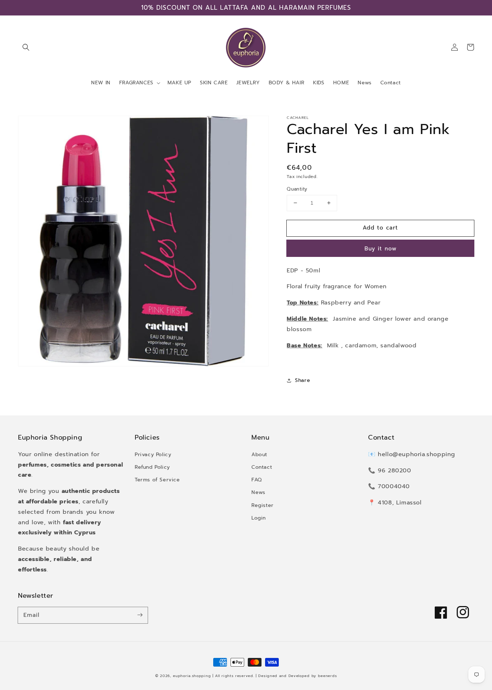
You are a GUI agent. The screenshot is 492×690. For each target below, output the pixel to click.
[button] (26, 47)
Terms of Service (157, 480)
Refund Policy (152, 467)
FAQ (256, 480)
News (258, 492)
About (259, 454)
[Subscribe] (140, 615)
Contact (261, 467)
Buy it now (380, 249)
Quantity (297, 189)
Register (262, 505)
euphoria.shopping (192, 675)
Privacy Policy (153, 454)
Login (258, 518)
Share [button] (302, 380)
